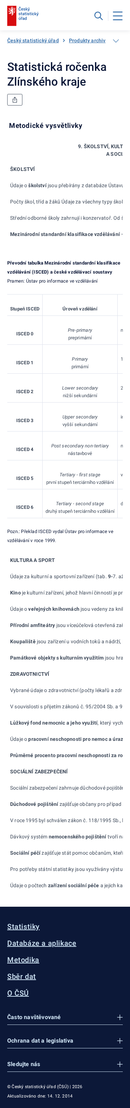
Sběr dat (21, 976)
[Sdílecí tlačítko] (14, 100)
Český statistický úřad (33, 40)
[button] (65, 1017)
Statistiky (23, 926)
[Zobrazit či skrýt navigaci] (116, 40)
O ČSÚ (18, 993)
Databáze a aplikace (41, 943)
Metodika (23, 959)
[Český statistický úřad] (23, 16)
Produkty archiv (87, 40)
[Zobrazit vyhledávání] (99, 16)
